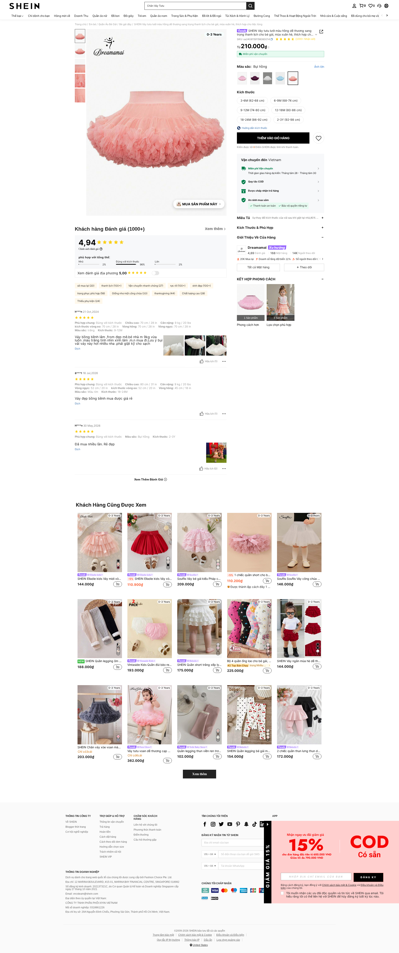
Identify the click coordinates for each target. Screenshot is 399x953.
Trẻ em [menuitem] (142, 15)
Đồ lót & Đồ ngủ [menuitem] (211, 15)
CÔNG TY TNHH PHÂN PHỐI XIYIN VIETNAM (91, 902)
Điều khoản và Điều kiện (230, 934)
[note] (249, 587)
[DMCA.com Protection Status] (214, 898)
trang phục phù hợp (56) (91, 293)
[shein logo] (24, 6)
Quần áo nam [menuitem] (158, 15)
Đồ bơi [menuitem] (115, 15)
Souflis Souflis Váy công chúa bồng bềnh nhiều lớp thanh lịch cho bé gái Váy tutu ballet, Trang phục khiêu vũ (299, 578)
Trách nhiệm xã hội (110, 851)
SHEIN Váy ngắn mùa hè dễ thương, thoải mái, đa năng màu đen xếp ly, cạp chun (299, 661)
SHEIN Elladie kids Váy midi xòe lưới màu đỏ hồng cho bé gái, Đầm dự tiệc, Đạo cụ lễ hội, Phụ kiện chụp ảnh (100, 578)
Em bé (92, 24)
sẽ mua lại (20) (85, 285)
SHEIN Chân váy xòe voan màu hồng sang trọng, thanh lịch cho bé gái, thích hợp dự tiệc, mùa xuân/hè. (100, 747)
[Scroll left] (382, 16)
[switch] (155, 273)
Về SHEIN (71, 821)
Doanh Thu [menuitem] (81, 15)
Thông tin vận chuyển (112, 821)
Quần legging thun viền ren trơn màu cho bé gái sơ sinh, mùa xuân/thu (199, 751)
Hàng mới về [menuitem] (62, 15)
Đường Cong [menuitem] (262, 15)
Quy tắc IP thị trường (168, 939)
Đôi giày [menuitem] (129, 15)
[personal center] (354, 5)
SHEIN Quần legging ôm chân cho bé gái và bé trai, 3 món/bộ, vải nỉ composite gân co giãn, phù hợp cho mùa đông (100, 661)
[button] (379, 5)
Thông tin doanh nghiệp (82, 872)
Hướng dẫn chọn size (112, 846)
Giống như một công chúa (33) (129, 293)
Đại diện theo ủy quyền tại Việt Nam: (86, 898)
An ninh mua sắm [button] (258, 200)
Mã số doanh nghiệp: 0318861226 (85, 907)
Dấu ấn (208, 939)
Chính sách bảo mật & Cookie (195, 934)
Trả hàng (105, 826)
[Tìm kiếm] (250, 6)
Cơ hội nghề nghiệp (76, 831)
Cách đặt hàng (108, 836)
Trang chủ (80, 24)
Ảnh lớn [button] (319, 66)
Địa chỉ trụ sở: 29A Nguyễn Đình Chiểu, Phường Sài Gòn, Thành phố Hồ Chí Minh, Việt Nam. (117, 911)
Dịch (77, 348)
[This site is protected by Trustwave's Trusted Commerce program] (205, 898)
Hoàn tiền (105, 831)
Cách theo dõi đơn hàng (113, 841)
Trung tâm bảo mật (163, 934)
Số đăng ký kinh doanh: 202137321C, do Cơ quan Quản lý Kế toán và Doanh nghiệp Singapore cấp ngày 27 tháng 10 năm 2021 (122, 888)
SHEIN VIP (106, 856)
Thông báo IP (192, 939)
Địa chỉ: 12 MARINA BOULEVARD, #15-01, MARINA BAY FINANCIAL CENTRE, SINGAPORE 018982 (122, 881)
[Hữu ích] (201, 361)
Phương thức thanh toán (147, 829)
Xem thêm (199, 774)
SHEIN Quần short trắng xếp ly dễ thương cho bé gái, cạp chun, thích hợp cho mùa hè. (199, 664)
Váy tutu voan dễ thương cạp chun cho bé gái (149, 751)
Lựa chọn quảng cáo (228, 939)
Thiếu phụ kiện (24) (88, 301)
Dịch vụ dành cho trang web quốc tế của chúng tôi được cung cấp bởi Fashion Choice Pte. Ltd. (118, 877)
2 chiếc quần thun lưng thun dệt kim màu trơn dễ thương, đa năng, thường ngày (299, 751)
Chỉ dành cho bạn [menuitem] (39, 15)
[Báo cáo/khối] (224, 361)
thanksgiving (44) (164, 293)
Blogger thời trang (75, 826)
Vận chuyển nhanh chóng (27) (145, 285)
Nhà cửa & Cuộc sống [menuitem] (333, 15)
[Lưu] (318, 138)
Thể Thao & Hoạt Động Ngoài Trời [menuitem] (295, 15)
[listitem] (251, 302)
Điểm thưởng (141, 834)
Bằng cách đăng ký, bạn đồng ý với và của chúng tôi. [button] (332, 886)
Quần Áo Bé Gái (108, 24)
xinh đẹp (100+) (201, 285)
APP (274, 816)
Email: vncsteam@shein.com (81, 893)
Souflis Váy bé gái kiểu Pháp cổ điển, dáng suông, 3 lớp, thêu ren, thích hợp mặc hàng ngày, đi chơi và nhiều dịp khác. (199, 578)
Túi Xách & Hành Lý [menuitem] (237, 15)
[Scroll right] (386, 16)
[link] (362, 5)
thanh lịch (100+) (111, 285)
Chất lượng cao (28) (193, 293)
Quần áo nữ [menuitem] (99, 15)
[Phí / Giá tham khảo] (268, 47)
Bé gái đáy (125, 24)
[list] (235, 824)
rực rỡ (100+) (177, 285)
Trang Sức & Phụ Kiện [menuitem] (184, 15)
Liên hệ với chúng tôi (145, 824)
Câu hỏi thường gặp (145, 839)
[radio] (242, 78)
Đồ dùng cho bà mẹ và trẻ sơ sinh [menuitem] (372, 15)
